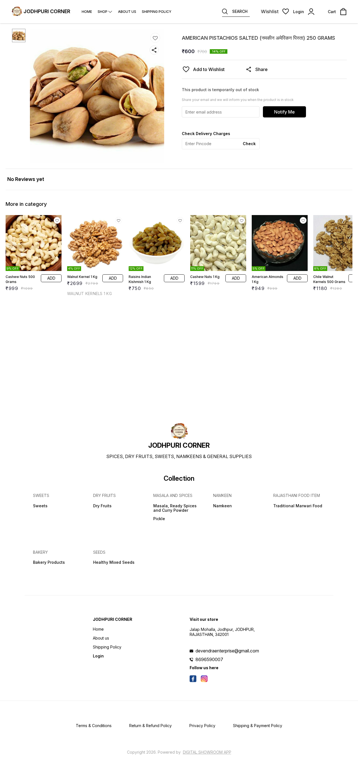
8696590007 (209, 659)
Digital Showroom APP (207, 752)
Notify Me (284, 112)
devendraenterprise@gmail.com (227, 650)
